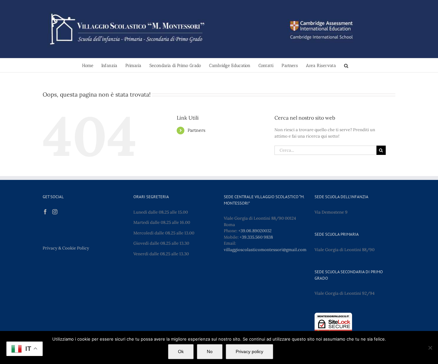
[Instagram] (54, 211)
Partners (196, 130)
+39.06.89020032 (255, 230)
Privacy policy (249, 351)
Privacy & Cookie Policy (66, 248)
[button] (346, 65)
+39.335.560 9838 (256, 237)
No (210, 351)
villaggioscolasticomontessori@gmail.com (265, 249)
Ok (181, 351)
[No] (430, 347)
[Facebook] (45, 211)
